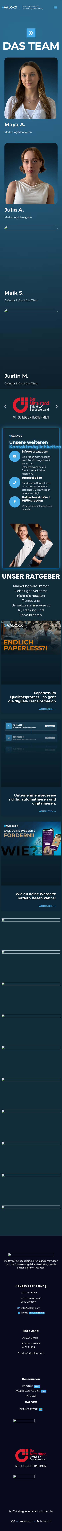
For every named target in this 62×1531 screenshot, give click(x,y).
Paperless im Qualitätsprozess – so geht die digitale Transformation (32, 697)
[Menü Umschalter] (55, 7)
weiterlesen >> (47, 709)
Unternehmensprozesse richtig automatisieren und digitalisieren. (32, 799)
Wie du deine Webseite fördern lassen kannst (36, 896)
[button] (5, 406)
